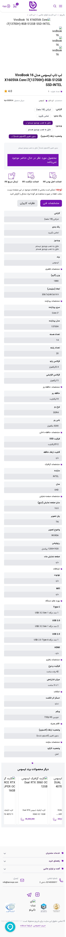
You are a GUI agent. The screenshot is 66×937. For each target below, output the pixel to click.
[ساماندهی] (56, 907)
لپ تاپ (50, 100)
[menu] (60, 6)
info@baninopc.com (10, 882)
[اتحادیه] (43, 907)
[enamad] (27, 908)
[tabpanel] (33, 484)
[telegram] (29, 895)
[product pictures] (57, 31)
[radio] (43, 110)
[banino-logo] (33, 6)
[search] (51, 6)
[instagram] (37, 895)
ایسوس (41, 100)
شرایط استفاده (26, 925)
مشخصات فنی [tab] (51, 203)
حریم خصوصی (39, 925)
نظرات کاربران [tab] (27, 203)
